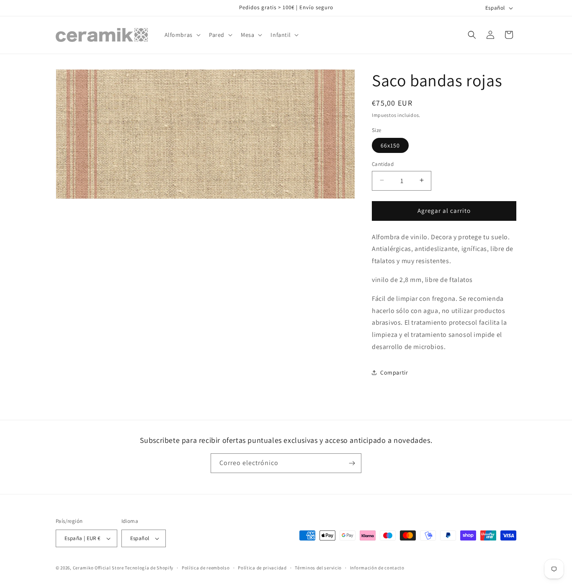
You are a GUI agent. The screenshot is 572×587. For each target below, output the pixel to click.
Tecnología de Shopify (149, 568)
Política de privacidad (262, 568)
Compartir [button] (394, 372)
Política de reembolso (206, 568)
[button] (182, 35)
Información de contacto (377, 568)
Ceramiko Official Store (98, 568)
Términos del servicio (318, 568)
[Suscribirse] (352, 463)
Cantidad (383, 163)
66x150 (390, 145)
